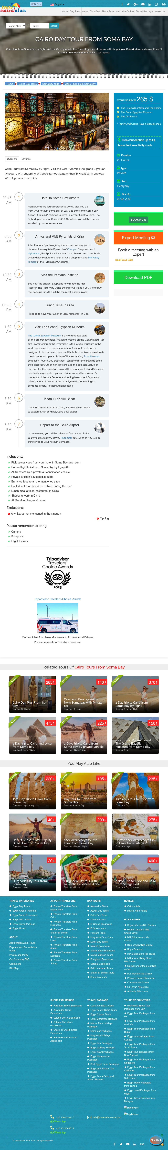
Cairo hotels (133, 906)
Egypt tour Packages (101, 1043)
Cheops (72, 249)
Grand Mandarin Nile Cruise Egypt (136, 931)
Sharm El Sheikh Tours (102, 972)
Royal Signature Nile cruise (141, 953)
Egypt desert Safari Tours (103, 1010)
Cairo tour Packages (101, 1030)
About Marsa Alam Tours (22, 942)
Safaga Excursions (100, 963)
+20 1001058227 (65, 1117)
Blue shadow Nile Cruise (140, 944)
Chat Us (155, 1140)
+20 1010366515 (65, 1128)
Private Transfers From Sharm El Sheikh (63, 931)
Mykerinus (34, 253)
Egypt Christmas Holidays (103, 1018)
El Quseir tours (98, 928)
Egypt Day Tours (28, 83)
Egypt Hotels (19, 928)
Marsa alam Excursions (102, 950)
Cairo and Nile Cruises (102, 1005)
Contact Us (15, 963)
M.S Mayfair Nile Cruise (139, 973)
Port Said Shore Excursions (67, 1005)
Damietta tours (98, 919)
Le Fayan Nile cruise (138, 986)
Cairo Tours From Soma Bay (80, 83)
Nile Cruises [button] (128, 11)
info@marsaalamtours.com (106, 1117)
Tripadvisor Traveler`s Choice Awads (57, 599)
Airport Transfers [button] (91, 11)
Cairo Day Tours (98, 915)
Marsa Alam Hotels (137, 910)
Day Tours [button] (75, 11)
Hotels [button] (158, 11)
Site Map (14, 968)
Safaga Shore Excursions (66, 1017)
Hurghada (67, 437)
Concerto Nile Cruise (138, 982)
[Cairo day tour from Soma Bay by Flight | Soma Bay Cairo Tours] (51, 148)
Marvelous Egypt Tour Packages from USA (137, 1007)
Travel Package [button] (144, 11)
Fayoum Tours (97, 932)
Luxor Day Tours (99, 941)
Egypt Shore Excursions (24, 915)
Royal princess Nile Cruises (141, 925)
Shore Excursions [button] (111, 11)
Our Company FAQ (19, 959)
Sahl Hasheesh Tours (101, 968)
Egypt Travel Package (23, 923)
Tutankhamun (91, 356)
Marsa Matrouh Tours (101, 954)
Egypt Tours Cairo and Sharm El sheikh (100, 1077)
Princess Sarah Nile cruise (141, 978)
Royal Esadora (135, 949)
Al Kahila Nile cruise (137, 991)
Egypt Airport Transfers (24, 910)
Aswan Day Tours (99, 910)
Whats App (60, 1121)
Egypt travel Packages (102, 1051)
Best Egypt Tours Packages (104, 1064)
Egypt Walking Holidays (102, 1047)
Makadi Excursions (100, 946)
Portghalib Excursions (101, 959)
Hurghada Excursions (101, 937)
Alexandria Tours (99, 906)
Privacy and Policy (18, 954)
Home (65, 11)
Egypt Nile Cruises (22, 919)
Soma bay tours (50, 83)
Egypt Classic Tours (100, 1014)
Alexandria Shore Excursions (60, 1011)
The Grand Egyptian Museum (45, 335)
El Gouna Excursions (101, 923)
